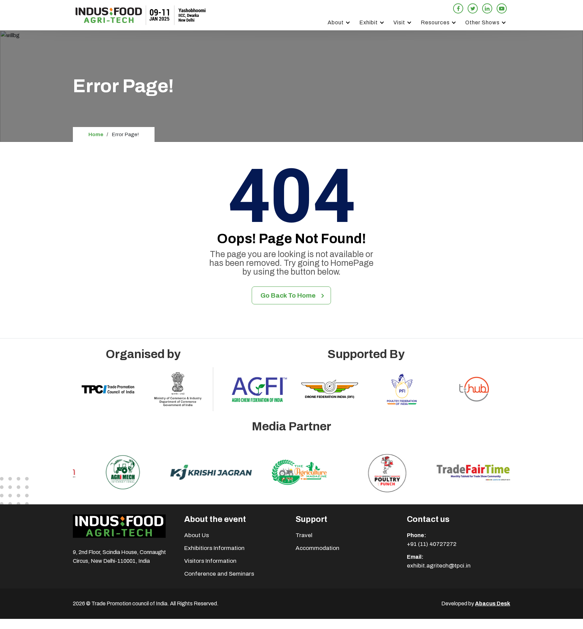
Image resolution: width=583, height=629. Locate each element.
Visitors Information (210, 561)
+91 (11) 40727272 (431, 544)
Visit (399, 22)
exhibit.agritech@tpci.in (439, 565)
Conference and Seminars (219, 574)
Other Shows (482, 22)
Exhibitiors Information (214, 548)
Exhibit (368, 22)
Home (95, 134)
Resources (435, 22)
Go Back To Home (287, 295)
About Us (196, 535)
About (336, 22)
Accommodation (317, 548)
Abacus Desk (492, 603)
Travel (304, 535)
